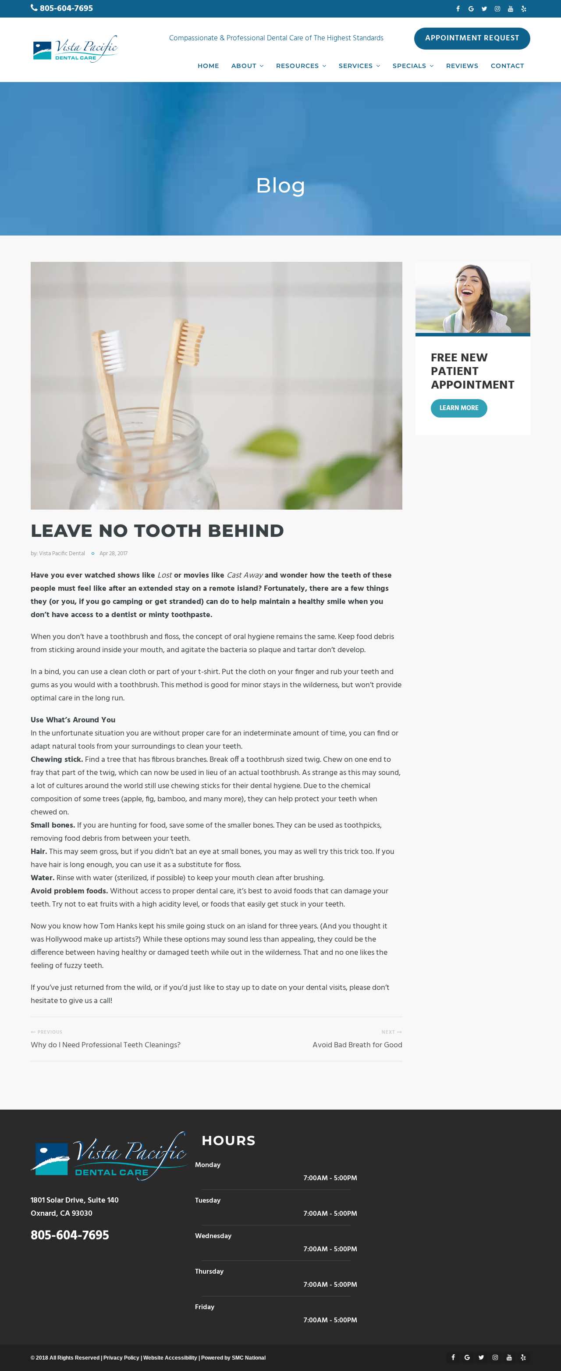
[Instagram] (497, 8)
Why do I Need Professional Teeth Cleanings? (106, 1045)
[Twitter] (484, 8)
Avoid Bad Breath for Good (357, 1045)
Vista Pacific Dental (62, 553)
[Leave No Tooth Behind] (216, 385)
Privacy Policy (121, 1358)
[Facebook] (458, 8)
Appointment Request (472, 38)
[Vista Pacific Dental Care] (74, 49)
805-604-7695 (66, 9)
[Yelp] (523, 8)
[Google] (471, 8)
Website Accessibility (170, 1358)
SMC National (249, 1358)
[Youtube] (510, 8)
